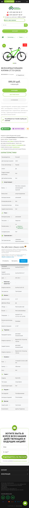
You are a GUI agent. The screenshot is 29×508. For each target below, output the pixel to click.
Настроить (15, 260)
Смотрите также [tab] (19, 128)
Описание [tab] (6, 128)
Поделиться (21, 75)
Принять (23, 260)
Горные (21, 37)
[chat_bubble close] (25, 503)
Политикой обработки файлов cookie (12, 256)
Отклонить (5, 260)
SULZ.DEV (18, 506)
